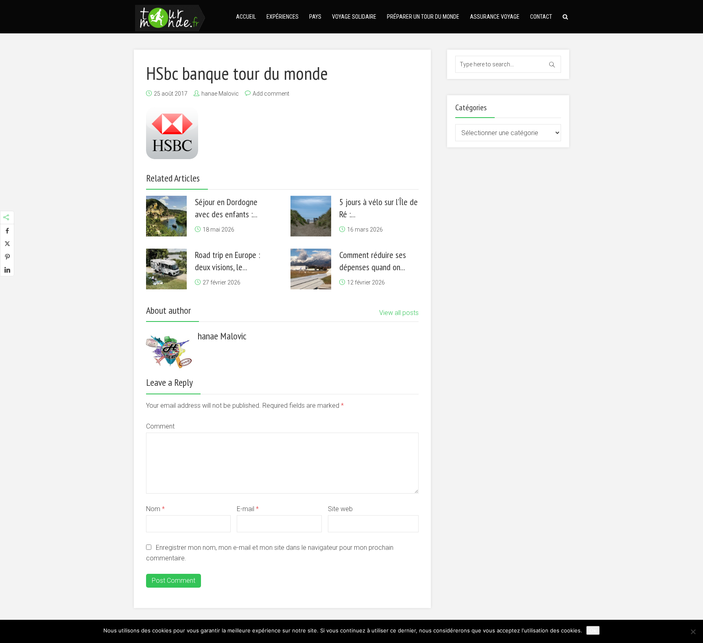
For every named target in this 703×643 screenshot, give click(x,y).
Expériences (282, 16)
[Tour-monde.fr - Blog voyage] (170, 16)
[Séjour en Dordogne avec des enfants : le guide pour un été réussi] (166, 216)
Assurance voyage (495, 16)
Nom (155, 509)
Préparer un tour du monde (423, 16)
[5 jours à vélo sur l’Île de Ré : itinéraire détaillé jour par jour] (310, 216)
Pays (315, 16)
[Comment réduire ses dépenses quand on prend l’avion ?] (310, 269)
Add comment (271, 93)
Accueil (246, 16)
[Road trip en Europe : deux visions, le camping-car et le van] (166, 269)
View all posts (399, 313)
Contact (541, 16)
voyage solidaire (354, 16)
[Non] (693, 632)
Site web (340, 509)
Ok (592, 630)
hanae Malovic (220, 93)
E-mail (248, 509)
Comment (160, 426)
